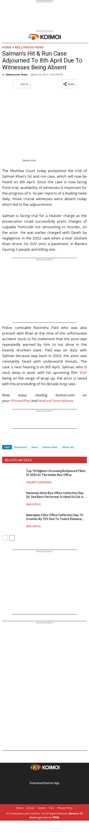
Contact (30, 807)
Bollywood (21, 447)
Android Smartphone (56, 400)
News (35, 447)
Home (6, 47)
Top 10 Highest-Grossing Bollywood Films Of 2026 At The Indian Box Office (56, 473)
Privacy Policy (65, 807)
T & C (51, 807)
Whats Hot (68, 447)
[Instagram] (38, 776)
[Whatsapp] (20, 439)
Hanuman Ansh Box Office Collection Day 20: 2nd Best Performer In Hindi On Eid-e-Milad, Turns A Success (55, 495)
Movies (73, 813)
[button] (68, 84)
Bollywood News (29, 47)
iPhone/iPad (20, 400)
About (19, 807)
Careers (42, 807)
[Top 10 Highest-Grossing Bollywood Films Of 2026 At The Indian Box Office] (13, 476)
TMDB (55, 817)
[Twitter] (13, 439)
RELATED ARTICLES (18, 460)
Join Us (25, 84)
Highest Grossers (39, 482)
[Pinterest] (44, 776)
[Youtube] (56, 776)
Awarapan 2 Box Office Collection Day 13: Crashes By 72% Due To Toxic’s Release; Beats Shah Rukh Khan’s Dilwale (55, 517)
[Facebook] (5, 439)
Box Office (33, 504)
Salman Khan (50, 447)
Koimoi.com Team (16, 74)
